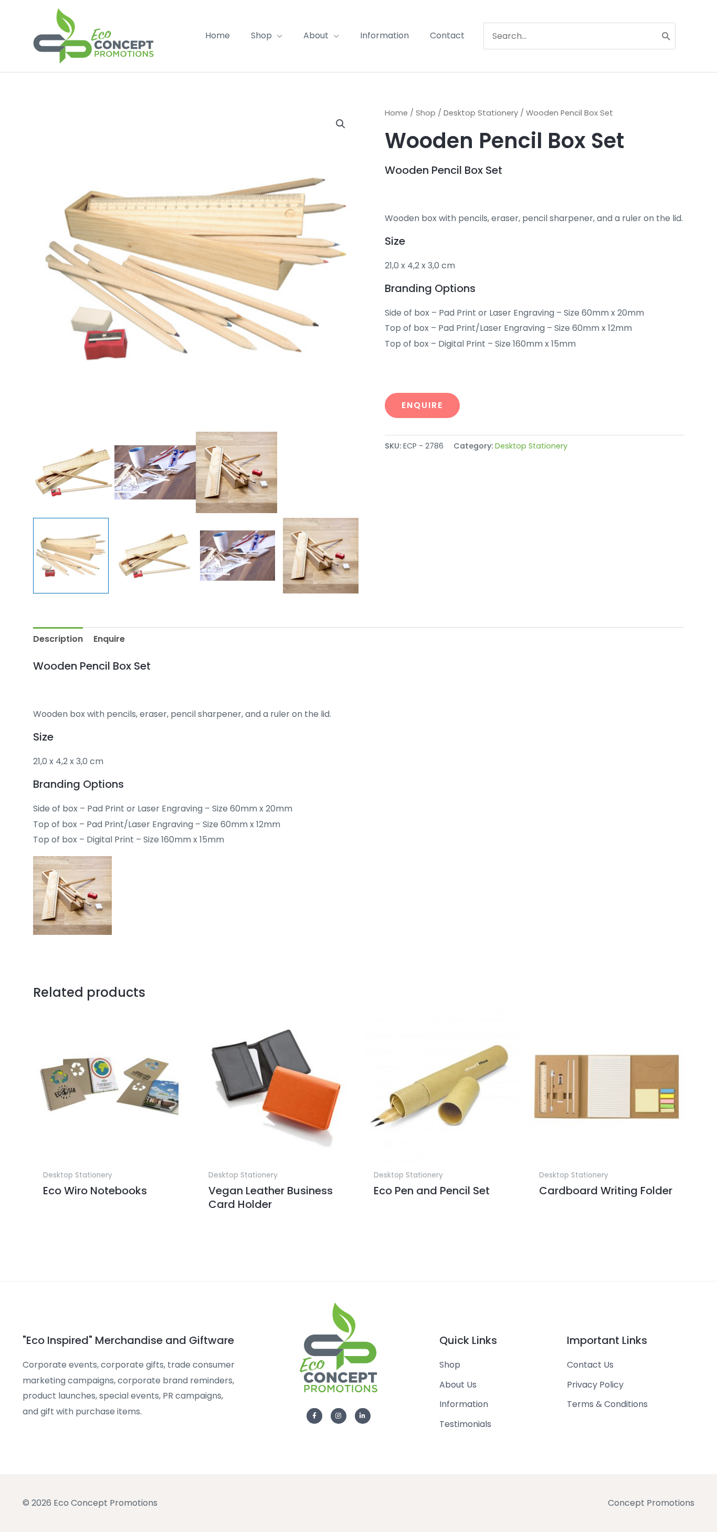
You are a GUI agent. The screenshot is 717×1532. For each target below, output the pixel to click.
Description (58, 639)
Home (396, 113)
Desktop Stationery (481, 113)
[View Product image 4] (320, 555)
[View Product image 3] (238, 555)
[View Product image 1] (71, 555)
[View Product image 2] (154, 555)
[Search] (667, 36)
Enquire (422, 405)
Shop (426, 113)
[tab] (58, 639)
